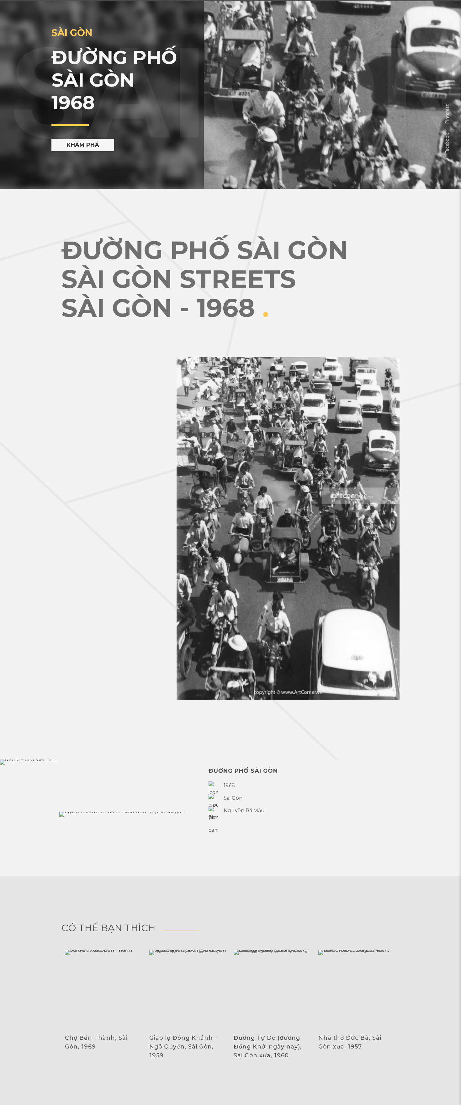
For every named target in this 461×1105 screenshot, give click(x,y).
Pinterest (447, 114)
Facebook (447, 143)
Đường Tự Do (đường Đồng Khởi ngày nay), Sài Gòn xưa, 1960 (268, 1046)
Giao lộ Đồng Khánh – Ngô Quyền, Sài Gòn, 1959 (183, 1046)
